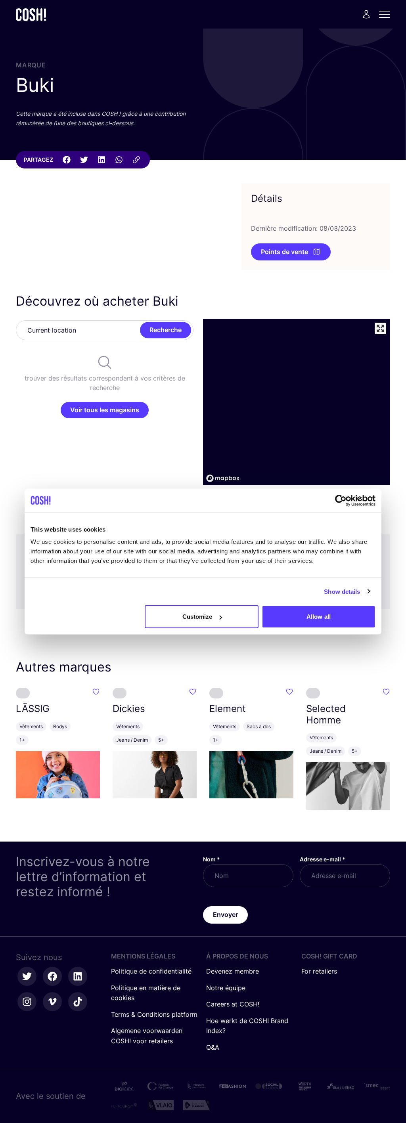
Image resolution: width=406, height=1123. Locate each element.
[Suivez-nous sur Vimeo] (52, 1001)
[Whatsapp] (119, 159)
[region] (296, 402)
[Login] (366, 14)
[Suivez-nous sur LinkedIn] (77, 976)
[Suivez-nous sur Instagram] (26, 1001)
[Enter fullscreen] (380, 328)
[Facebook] (66, 159)
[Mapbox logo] (222, 478)
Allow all (318, 616)
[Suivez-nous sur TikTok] (77, 1001)
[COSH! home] (31, 14)
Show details (342, 591)
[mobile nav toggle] (387, 14)
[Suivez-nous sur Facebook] (52, 976)
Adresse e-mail (322, 859)
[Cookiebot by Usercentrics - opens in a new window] (340, 500)
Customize (197, 616)
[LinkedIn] (101, 159)
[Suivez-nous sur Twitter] (26, 976)
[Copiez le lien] (136, 159)
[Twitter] (84, 159)
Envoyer (225, 914)
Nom (211, 859)
